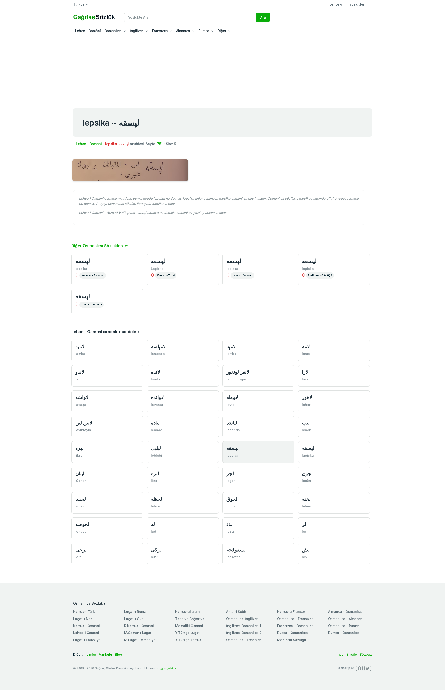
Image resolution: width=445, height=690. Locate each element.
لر (304, 524)
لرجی (81, 550)
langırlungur (236, 379)
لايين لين (83, 423)
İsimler (91, 654)
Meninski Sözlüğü (291, 640)
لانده (155, 372)
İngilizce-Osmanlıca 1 (243, 626)
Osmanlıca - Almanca (345, 619)
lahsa (79, 506)
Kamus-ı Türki (166, 275)
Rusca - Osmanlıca (292, 633)
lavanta (157, 405)
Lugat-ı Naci (83, 619)
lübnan (81, 481)
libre (79, 455)
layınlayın (83, 430)
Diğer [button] (222, 31)
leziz (230, 531)
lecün (306, 481)
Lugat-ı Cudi (134, 619)
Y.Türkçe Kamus (188, 640)
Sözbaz (366, 654)
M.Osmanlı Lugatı (138, 633)
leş (304, 557)
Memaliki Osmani (189, 626)
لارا (305, 372)
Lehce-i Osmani (89, 144)
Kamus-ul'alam (187, 612)
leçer (230, 481)
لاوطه (232, 397)
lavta (230, 405)
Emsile (351, 654)
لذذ (229, 524)
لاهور (307, 397)
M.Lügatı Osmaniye (140, 640)
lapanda (233, 430)
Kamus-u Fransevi (92, 275)
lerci (78, 557)
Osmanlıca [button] (113, 31)
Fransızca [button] (160, 31)
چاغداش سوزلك (166, 668)
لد (153, 524)
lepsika (81, 269)
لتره (155, 473)
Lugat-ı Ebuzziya (87, 640)
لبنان (79, 473)
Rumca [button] (203, 31)
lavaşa (80, 405)
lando (80, 379)
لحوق (231, 499)
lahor (306, 405)
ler (304, 531)
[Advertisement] (222, 70)
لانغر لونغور (237, 372)
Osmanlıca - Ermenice (244, 640)
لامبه (80, 346)
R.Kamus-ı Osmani (139, 626)
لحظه (156, 499)
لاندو (79, 372)
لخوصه (82, 524)
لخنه (306, 499)
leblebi (156, 455)
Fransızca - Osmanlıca (295, 626)
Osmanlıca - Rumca (344, 626)
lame (306, 354)
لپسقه (82, 260)
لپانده (231, 423)
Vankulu (105, 654)
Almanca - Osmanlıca (345, 612)
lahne (306, 506)
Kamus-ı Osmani (86, 626)
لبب (306, 423)
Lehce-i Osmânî (88, 31)
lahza (155, 506)
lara (305, 379)
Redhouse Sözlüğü (320, 275)
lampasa (158, 354)
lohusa (80, 531)
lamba (80, 354)
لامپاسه (158, 346)
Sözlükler (356, 4)
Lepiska (157, 269)
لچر (230, 473)
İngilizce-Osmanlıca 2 (244, 633)
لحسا (80, 499)
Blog (118, 654)
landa (155, 379)
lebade (156, 430)
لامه (306, 346)
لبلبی (156, 448)
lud (153, 531)
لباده (155, 423)
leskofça (233, 557)
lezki (155, 557)
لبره (79, 448)
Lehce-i (335, 4)
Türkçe (78, 4)
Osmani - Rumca (91, 304)
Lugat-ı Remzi (135, 612)
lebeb (306, 430)
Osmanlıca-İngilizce (242, 619)
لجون (307, 473)
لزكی (156, 550)
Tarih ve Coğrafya (189, 619)
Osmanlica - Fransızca (295, 619)
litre (154, 481)
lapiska (232, 269)
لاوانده (157, 397)
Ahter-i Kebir (236, 612)
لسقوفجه (235, 550)
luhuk (230, 506)
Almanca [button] (183, 31)
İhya (340, 654)
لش (306, 550)
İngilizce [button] (137, 31)
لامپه (231, 346)
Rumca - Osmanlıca (344, 633)
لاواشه (82, 397)
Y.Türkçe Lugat (187, 633)
